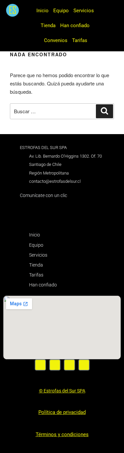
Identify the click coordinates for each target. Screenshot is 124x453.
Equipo (61, 11)
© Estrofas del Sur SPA (62, 390)
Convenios (55, 40)
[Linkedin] (84, 365)
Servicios (83, 11)
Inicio (42, 11)
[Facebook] (40, 365)
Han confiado (75, 25)
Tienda (48, 25)
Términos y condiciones (62, 434)
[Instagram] (55, 365)
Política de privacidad (62, 412)
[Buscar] (104, 111)
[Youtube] (69, 365)
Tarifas (79, 40)
